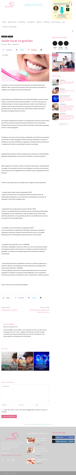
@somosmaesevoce (45, 424)
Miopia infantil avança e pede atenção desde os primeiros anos (9, 368)
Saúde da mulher (41, 363)
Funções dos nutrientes (9, 310)
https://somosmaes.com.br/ (10, 327)
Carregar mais (62, 124)
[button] (73, 31)
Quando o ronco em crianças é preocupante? (25, 368)
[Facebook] (3, 460)
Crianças (9, 364)
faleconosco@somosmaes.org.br (11, 455)
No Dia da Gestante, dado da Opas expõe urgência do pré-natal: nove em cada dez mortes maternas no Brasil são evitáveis (67, 108)
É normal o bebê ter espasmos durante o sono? (41, 440)
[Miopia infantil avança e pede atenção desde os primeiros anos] (9, 361)
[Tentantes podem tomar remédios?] (31, 461)
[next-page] (6, 374)
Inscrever (66, 41)
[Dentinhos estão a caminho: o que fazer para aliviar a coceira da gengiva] (31, 450)
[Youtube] (13, 460)
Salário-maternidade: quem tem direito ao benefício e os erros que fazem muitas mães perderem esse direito (67, 117)
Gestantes (4, 36)
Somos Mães (7, 44)
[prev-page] (2, 374)
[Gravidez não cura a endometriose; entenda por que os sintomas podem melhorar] (41, 361)
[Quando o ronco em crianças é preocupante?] (25, 361)
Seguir (60, 41)
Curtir (55, 41)
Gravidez (10, 36)
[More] (41, 50)
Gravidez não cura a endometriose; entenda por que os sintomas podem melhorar (41, 367)
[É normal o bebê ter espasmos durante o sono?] (31, 440)
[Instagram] (8, 460)
